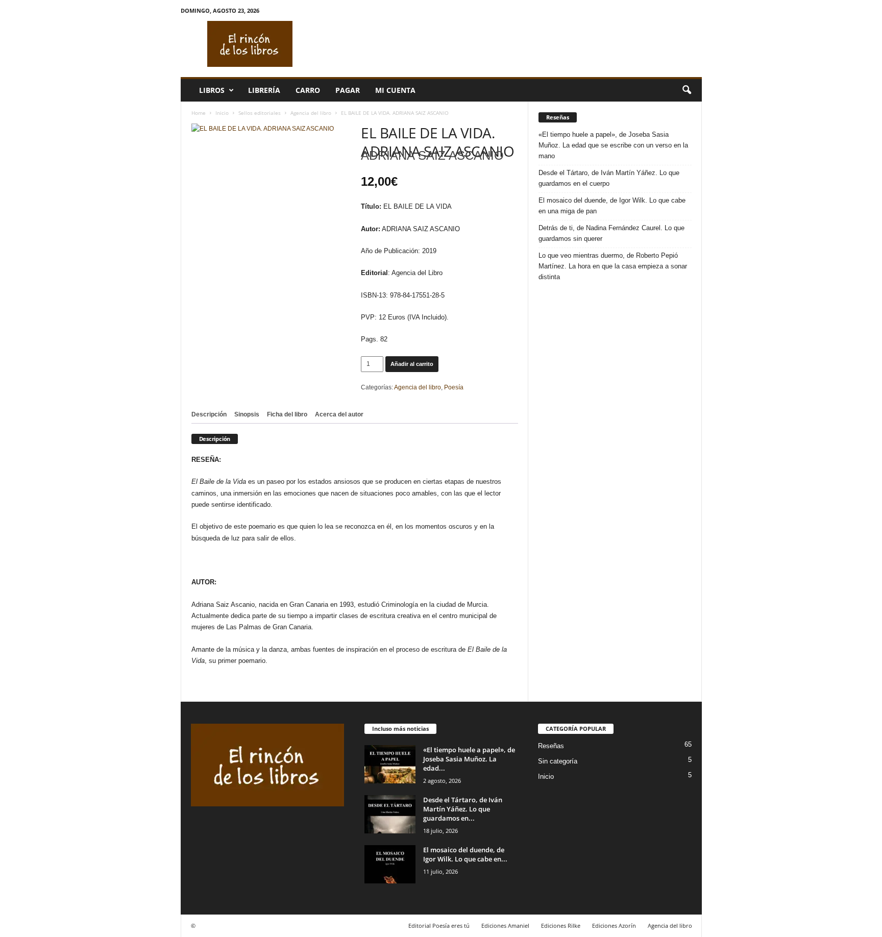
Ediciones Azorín (614, 925)
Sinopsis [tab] (246, 414)
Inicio (222, 112)
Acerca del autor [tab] (339, 414)
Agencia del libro (310, 112)
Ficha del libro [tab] (287, 414)
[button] (686, 90)
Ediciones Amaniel (505, 925)
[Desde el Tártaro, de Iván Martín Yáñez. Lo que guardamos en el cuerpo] (389, 814)
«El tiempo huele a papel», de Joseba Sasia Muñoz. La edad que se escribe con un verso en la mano (613, 145)
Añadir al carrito (411, 364)
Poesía (453, 387)
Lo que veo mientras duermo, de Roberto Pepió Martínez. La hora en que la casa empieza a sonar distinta (612, 266)
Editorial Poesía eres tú (439, 925)
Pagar (347, 90)
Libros (212, 90)
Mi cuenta (395, 90)
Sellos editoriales (259, 112)
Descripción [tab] (209, 414)
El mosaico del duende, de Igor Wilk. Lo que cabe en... (465, 854)
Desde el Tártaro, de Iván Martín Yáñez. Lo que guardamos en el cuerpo (608, 178)
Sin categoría (557, 761)
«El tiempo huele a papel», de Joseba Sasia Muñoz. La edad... (469, 759)
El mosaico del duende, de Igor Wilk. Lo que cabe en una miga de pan (611, 205)
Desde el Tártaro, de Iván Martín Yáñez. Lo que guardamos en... (462, 809)
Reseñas (551, 746)
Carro (308, 90)
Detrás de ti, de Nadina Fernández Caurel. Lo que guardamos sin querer (611, 233)
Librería (264, 90)
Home (198, 112)
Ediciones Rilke (560, 925)
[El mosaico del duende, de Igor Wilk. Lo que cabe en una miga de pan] (389, 864)
